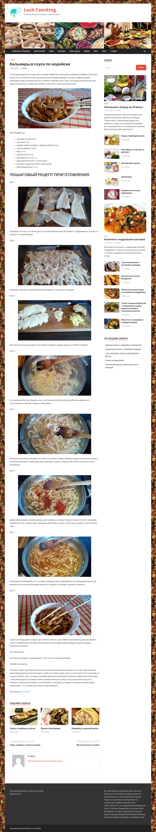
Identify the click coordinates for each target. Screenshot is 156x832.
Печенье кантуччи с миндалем (130, 277)
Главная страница (21, 51)
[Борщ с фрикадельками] (111, 144)
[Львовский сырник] (111, 171)
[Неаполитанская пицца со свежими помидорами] (111, 298)
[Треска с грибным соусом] (24, 725)
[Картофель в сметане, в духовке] (111, 158)
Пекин (87, 51)
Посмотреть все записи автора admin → (46, 761)
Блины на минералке (114, 360)
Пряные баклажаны (51, 728)
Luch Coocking (40, 10)
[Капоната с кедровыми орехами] (125, 234)
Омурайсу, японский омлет (85, 728)
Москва (61, 51)
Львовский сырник (130, 163)
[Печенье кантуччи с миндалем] (111, 284)
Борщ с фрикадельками (132, 136)
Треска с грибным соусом (22, 728)
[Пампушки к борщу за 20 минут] (125, 101)
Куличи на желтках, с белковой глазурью (123, 349)
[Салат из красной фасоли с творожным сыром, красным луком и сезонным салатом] (111, 312)
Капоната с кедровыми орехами (124, 239)
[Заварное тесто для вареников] (111, 199)
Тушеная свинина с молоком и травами (130, 263)
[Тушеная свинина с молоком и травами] (111, 271)
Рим (96, 51)
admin (24, 68)
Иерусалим (39, 51)
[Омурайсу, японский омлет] (85, 725)
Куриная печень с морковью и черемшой (123, 345)
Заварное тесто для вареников (130, 191)
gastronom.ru (24, 691)
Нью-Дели (75, 51)
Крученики (126, 177)
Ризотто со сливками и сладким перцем (132, 321)
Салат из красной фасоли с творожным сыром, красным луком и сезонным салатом (133, 307)
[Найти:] (125, 67)
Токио (113, 51)
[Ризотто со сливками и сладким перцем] (111, 328)
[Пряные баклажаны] (54, 725)
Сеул (104, 51)
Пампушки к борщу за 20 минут (123, 106)
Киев (51, 51)
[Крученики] (111, 185)
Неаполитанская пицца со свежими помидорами (133, 290)
